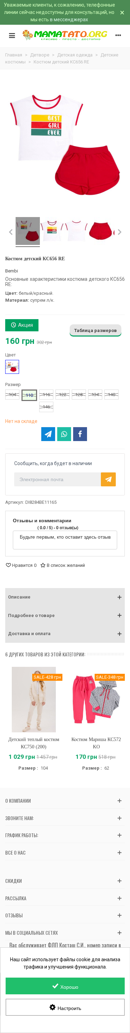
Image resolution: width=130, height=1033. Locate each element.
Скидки (13, 880)
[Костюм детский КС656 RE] (28, 232)
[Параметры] (118, 35)
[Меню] (11, 35)
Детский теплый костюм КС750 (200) (33, 743)
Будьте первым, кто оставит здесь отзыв (65, 536)
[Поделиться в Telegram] (48, 434)
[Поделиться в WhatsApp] (64, 434)
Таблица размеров (95, 330)
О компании (18, 800)
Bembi (11, 270)
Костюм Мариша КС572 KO (96, 743)
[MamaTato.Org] (65, 35)
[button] (65, 597)
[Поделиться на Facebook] (80, 434)
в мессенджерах (69, 19)
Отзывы (14, 915)
